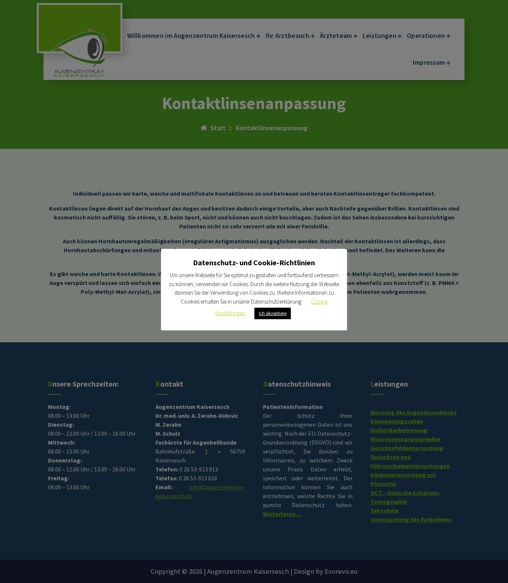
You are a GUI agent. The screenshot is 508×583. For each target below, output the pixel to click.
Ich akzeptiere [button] (272, 313)
